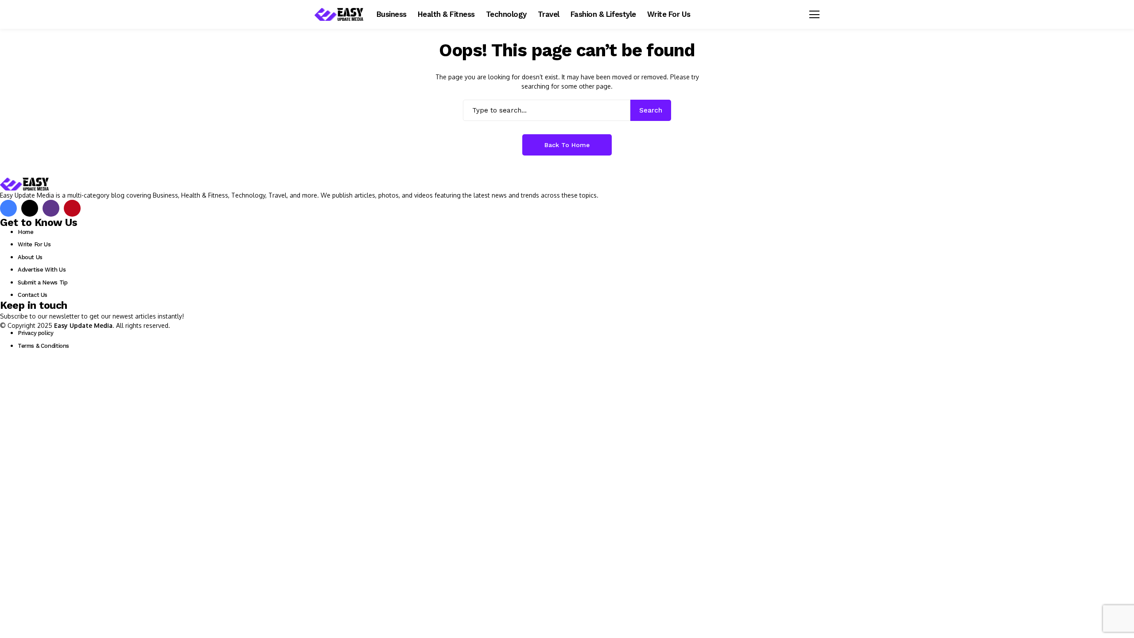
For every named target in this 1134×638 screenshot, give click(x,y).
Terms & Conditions (43, 345)
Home (25, 232)
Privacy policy (36, 333)
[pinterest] (72, 208)
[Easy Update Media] (339, 14)
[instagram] (51, 208)
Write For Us (34, 244)
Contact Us (32, 295)
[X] (29, 208)
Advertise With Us (42, 269)
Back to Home (567, 144)
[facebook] (8, 208)
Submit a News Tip (42, 282)
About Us (30, 257)
